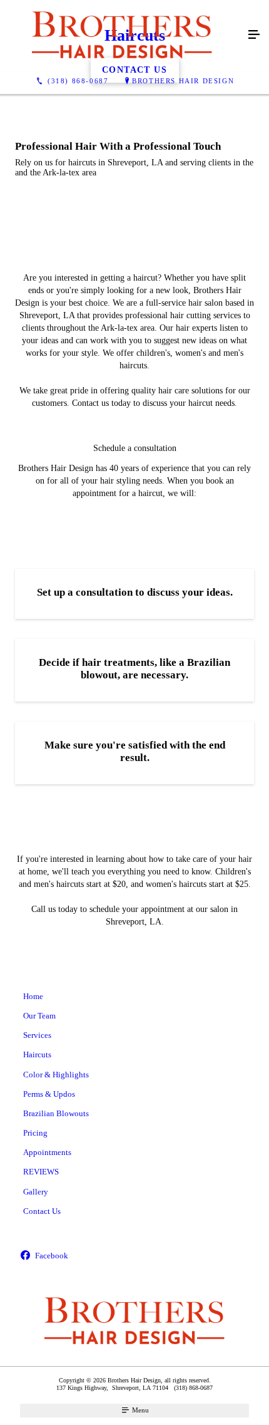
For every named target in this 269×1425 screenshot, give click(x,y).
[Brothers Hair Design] (122, 35)
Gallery (35, 1191)
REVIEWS (41, 1171)
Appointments (47, 1152)
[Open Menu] (254, 35)
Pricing (35, 1132)
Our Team (39, 1015)
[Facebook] (134, 1256)
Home (33, 996)
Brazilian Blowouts (56, 1113)
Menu (139, 1410)
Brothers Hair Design (183, 81)
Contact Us (42, 1211)
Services (37, 1035)
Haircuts (37, 1054)
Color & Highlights (56, 1074)
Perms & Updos (49, 1094)
